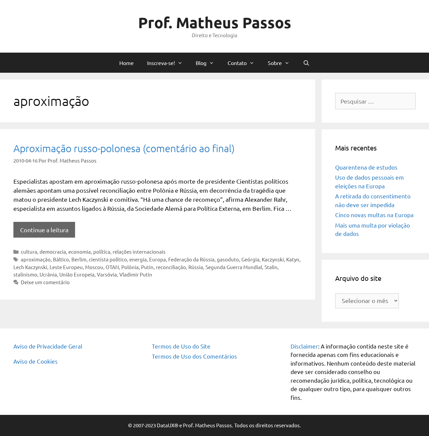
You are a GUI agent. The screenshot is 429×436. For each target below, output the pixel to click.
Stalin (271, 267)
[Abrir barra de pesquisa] (306, 63)
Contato (237, 62)
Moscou (94, 267)
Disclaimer (304, 346)
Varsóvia (107, 274)
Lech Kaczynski (30, 267)
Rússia (195, 267)
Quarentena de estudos (366, 167)
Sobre (275, 62)
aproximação (36, 259)
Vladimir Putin (135, 274)
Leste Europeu (66, 267)
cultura (29, 251)
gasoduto (228, 259)
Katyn (292, 259)
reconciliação (171, 267)
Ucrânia (48, 274)
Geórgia (250, 259)
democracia (53, 251)
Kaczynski (273, 259)
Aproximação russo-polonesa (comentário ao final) (124, 148)
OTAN (112, 267)
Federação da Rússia (191, 259)
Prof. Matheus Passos (214, 22)
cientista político (108, 259)
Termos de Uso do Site (181, 346)
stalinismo (25, 274)
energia (138, 259)
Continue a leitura (44, 229)
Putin (147, 267)
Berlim (78, 259)
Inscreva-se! (161, 62)
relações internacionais (139, 251)
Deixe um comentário (45, 282)
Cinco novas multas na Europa (374, 214)
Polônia (130, 267)
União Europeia (77, 274)
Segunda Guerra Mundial (233, 267)
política (101, 251)
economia (79, 251)
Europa (157, 259)
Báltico (61, 259)
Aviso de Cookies (35, 361)
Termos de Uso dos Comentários (194, 356)
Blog (201, 62)
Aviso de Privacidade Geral (47, 346)
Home (126, 62)
